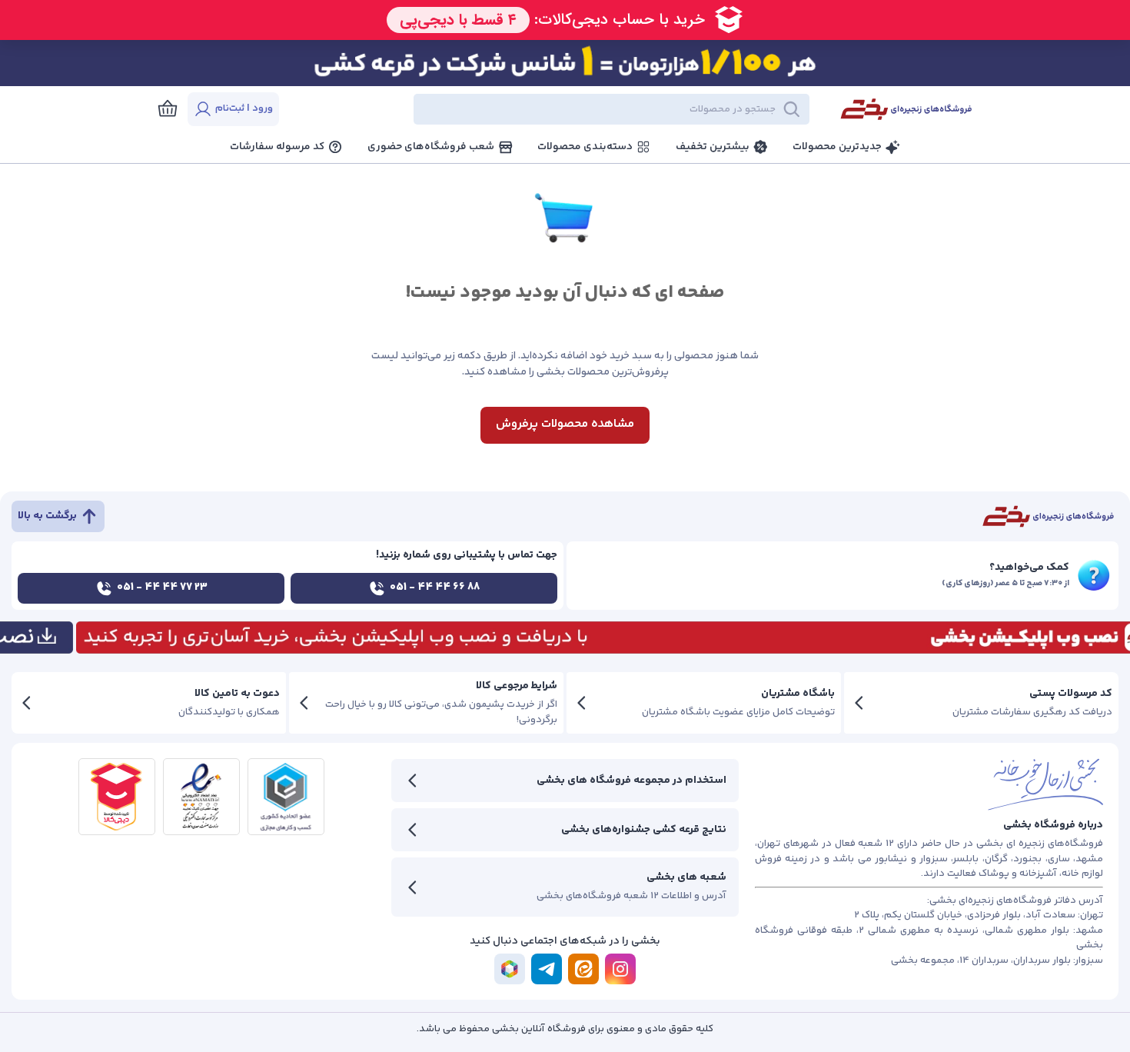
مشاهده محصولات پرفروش (565, 424)
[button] (557, 109)
